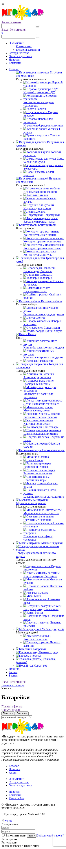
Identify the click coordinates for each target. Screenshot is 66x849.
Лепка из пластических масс (41, 403)
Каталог (14, 69)
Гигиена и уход (48, 652)
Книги (31, 334)
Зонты (38, 612)
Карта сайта (16, 798)
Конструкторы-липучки (38, 254)
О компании (16, 43)
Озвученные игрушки (37, 519)
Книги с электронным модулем (43, 357)
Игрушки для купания (37, 208)
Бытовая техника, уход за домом (43, 314)
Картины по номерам (36, 423)
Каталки (42, 195)
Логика (40, 211)
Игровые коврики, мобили (40, 191)
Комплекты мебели (35, 639)
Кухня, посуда (53, 330)
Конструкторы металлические (42, 241)
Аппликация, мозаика (37, 377)
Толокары (45, 277)
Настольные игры (53, 450)
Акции (13, 672)
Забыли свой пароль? (50, 835)
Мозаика (43, 456)
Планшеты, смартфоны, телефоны (38, 538)
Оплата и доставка (20, 56)
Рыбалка (42, 592)
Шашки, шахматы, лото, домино (43, 496)
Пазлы (38, 460)
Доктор (40, 317)
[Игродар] (22, 19)
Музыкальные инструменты (41, 513)
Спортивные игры (35, 480)
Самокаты (45, 274)
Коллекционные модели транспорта (38, 104)
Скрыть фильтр (11, 709)
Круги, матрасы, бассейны (40, 576)
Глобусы (35, 655)
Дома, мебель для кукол (43, 160)
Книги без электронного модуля (43, 347)
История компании (28, 49)
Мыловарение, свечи (36, 410)
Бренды (13, 675)
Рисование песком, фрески (40, 417)
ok (10, 820)
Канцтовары (50, 427)
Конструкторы (46, 224)
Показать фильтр (11, 706)
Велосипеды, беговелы (37, 271)
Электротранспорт (35, 291)
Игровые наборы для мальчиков (43, 125)
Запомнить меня (16, 835)
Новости (14, 59)
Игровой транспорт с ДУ (39, 92)
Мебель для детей (52, 629)
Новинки (14, 668)
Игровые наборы (51, 301)
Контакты (15, 62)
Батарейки (39, 649)
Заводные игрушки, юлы (39, 221)
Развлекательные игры (37, 473)
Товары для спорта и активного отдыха (36, 554)
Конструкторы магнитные (39, 234)
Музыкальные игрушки (31, 503)
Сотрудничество (19, 52)
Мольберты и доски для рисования (38, 395)
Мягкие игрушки (52, 543)
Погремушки (51, 214)
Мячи (37, 596)
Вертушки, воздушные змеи (40, 609)
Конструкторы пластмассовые (42, 248)
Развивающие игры (35, 466)
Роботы (41, 108)
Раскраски (46, 360)
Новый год (40, 665)
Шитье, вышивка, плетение (40, 433)
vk (6, 820)
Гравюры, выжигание (37, 383)
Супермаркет (51, 327)
